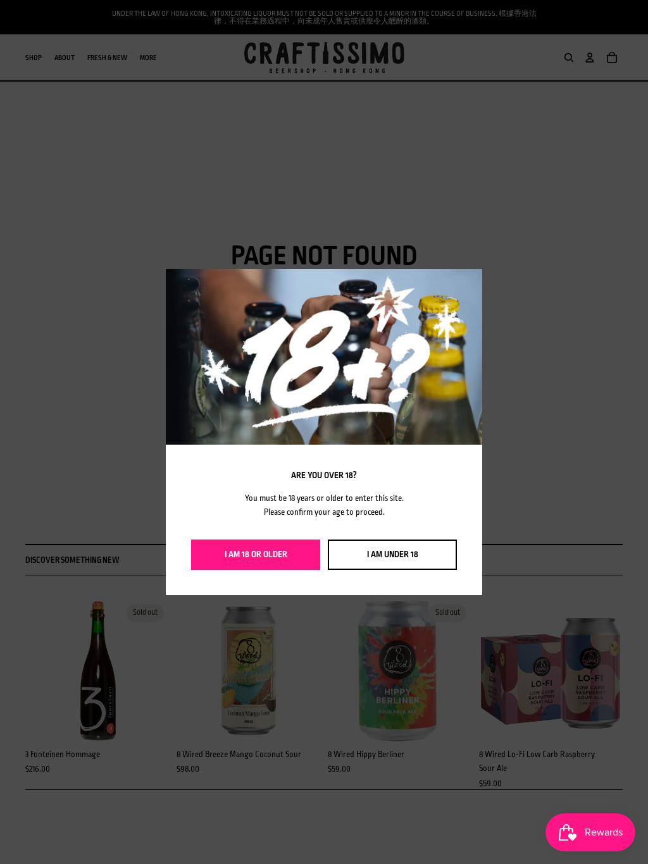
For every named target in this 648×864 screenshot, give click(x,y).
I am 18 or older (256, 554)
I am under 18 (392, 554)
